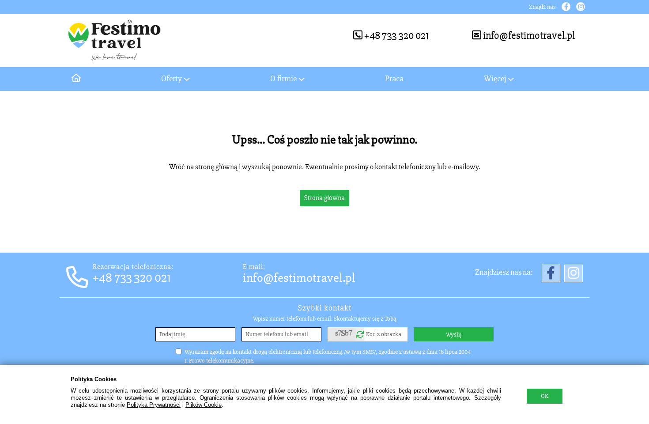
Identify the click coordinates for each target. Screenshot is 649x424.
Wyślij (453, 334)
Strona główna (324, 197)
